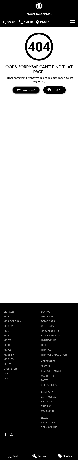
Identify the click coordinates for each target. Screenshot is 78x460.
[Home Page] (39, 5)
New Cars (47, 316)
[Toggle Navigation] (72, 22)
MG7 (6, 335)
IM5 (6, 373)
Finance (46, 349)
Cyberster (10, 368)
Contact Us (48, 396)
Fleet (44, 345)
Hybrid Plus (48, 340)
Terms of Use (49, 427)
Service (46, 366)
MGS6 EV (9, 359)
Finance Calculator (54, 354)
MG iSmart (47, 410)
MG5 (6, 330)
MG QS (7, 349)
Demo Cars (48, 321)
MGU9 (7, 364)
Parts (44, 380)
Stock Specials (50, 335)
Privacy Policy (50, 422)
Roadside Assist (51, 370)
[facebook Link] (6, 434)
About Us (46, 401)
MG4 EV (8, 326)
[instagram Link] (11, 434)
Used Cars (47, 326)
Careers (46, 406)
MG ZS (7, 340)
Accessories (49, 385)
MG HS (7, 345)
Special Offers (50, 330)
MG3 (6, 316)
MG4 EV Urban (12, 321)
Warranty (47, 375)
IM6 (6, 378)
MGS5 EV (9, 354)
